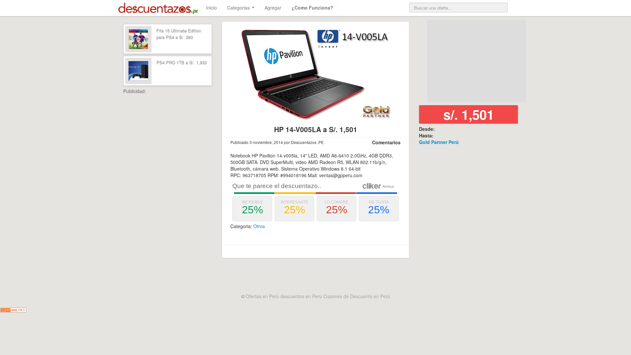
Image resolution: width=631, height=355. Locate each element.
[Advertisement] (182, 193)
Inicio (211, 7)
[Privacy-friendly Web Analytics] (13, 309)
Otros (259, 226)
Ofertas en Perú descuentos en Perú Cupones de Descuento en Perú (318, 296)
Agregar (273, 7)
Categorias (239, 7)
